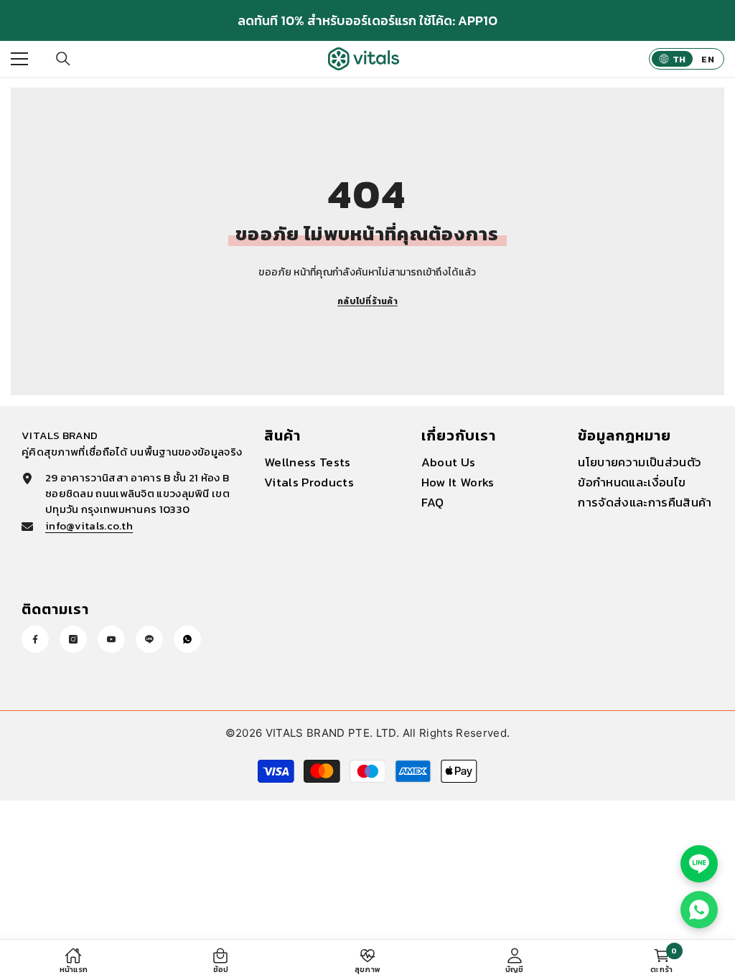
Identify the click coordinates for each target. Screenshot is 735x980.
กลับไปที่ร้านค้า (367, 301)
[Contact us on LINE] (699, 863)
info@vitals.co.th (89, 525)
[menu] (19, 58)
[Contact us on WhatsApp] (699, 909)
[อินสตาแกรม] (73, 639)
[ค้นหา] (63, 58)
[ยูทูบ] (111, 639)
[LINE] (149, 639)
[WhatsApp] (187, 639)
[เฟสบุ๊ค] (35, 639)
